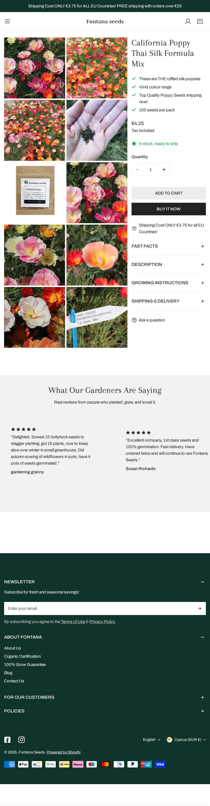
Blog (8, 673)
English (149, 740)
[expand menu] (7, 21)
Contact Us (14, 681)
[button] (200, 21)
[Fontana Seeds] (105, 21)
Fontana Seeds (32, 752)
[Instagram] (21, 740)
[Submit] (200, 608)
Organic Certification (22, 656)
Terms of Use (73, 621)
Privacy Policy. (102, 621)
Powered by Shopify (64, 752)
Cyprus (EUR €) (187, 740)
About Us (12, 648)
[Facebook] (7, 740)
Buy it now (168, 209)
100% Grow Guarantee (25, 664)
